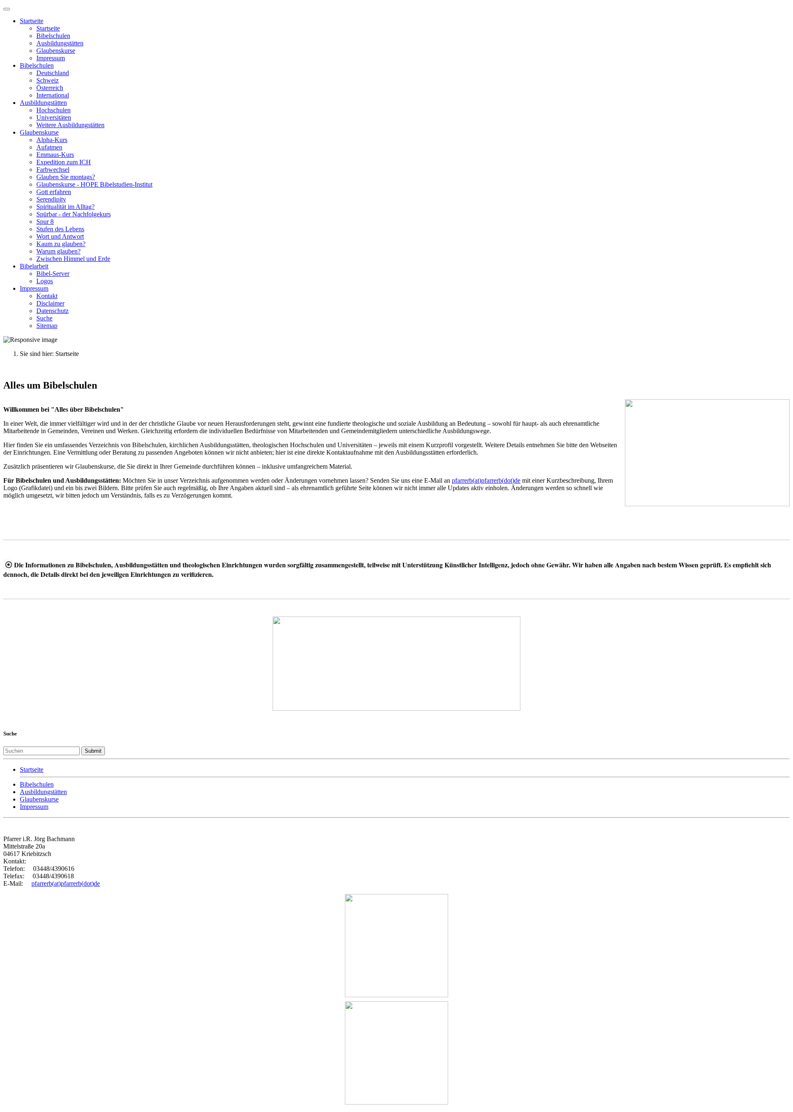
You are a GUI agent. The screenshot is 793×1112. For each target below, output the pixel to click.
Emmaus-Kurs (55, 154)
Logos (44, 281)
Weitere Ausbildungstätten (70, 124)
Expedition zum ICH (63, 162)
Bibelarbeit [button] (34, 266)
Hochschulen (53, 110)
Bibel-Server (52, 273)
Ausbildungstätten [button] (43, 102)
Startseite (48, 28)
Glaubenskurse (55, 50)
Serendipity (51, 199)
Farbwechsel (52, 169)
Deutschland (52, 72)
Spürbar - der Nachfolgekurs (73, 214)
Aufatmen (49, 147)
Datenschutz (52, 310)
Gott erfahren (53, 191)
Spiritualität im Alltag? (65, 206)
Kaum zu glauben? (60, 243)
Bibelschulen (53, 35)
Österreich (49, 87)
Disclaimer (50, 303)
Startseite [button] (31, 20)
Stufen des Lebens (60, 228)
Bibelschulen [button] (37, 65)
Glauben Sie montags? (65, 176)
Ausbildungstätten (59, 43)
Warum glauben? (58, 251)
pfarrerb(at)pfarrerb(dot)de (486, 480)
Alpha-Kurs (51, 139)
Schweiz (47, 80)
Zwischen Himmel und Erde (73, 258)
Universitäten (53, 117)
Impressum (50, 58)
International (52, 95)
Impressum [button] (34, 288)
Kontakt (46, 295)
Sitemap (46, 325)
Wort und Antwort (60, 236)
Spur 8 (45, 221)
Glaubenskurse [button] (39, 132)
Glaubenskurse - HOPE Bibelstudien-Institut (94, 184)
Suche (44, 318)
